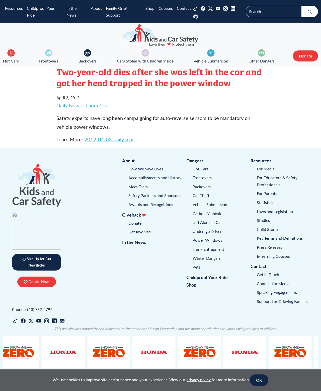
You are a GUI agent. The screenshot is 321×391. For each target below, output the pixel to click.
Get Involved (139, 231)
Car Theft (201, 195)
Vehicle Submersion (211, 60)
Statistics (265, 202)
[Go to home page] (160, 35)
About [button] (96, 8)
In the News (71, 12)
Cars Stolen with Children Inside (145, 60)
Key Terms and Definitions (280, 238)
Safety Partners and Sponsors (154, 195)
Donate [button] (305, 55)
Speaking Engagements (277, 292)
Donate (134, 223)
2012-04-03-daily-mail (109, 139)
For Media (266, 168)
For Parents (267, 193)
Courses (165, 8)
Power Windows (207, 240)
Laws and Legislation (275, 211)
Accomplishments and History (154, 177)
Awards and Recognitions (150, 204)
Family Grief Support (116, 12)
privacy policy (198, 379)
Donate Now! (39, 281)
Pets (196, 267)
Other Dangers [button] (262, 60)
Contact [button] (184, 8)
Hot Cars (11, 60)
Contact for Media (273, 283)
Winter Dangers (207, 258)
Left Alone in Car (207, 222)
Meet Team (138, 186)
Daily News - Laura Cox (82, 105)
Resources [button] (14, 8)
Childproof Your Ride (41, 12)
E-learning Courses (273, 256)
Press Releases (269, 247)
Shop (149, 8)
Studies (263, 220)
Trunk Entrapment (208, 249)
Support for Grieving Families (282, 301)
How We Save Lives (145, 168)
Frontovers (48, 60)
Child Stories (268, 229)
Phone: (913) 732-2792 (32, 309)
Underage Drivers (208, 231)
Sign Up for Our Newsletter (38, 261)
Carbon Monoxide (208, 213)
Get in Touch (268, 274)
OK (259, 380)
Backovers (87, 60)
